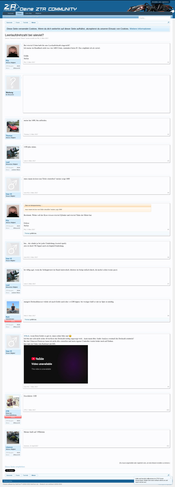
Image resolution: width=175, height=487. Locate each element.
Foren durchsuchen (11, 16)
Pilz (38, 38)
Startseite (11, 13)
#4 (168, 192)
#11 (168, 446)
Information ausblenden (171, 478)
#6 (168, 257)
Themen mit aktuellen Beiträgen (29, 16)
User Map (28, 13)
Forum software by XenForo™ (21, 484)
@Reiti (26, 336)
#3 (168, 161)
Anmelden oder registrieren (160, 2)
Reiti (7, 317)
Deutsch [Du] (8, 481)
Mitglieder (38, 13)
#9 (168, 386)
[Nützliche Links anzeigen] (168, 22)
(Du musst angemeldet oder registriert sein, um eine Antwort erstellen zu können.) (144, 463)
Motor (23, 38)
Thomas (9, 136)
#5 (168, 229)
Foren (20, 13)
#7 (168, 284)
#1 (168, 62)
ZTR (7, 411)
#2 (168, 134)
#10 (168, 410)
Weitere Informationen (140, 28)
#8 (168, 315)
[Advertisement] (96, 94)
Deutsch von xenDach (51, 484)
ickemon (9, 447)
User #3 (9, 194)
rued (7, 162)
